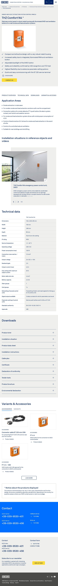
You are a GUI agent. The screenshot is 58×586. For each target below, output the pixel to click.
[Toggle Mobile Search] (46, 2)
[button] (13, 202)
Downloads (35, 95)
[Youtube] (54, 577)
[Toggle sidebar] (51, 2)
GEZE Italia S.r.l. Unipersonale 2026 (10, 580)
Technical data (23, 95)
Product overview (9, 95)
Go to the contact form (34, 545)
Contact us (9, 80)
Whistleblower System (24, 580)
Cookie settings (5, 582)
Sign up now (39, 563)
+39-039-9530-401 (12, 516)
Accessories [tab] (7, 409)
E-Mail (43, 494)
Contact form (35, 540)
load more (29, 478)
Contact (5, 540)
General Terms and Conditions (37, 580)
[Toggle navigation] (55, 2)
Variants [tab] (17, 409)
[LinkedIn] (52, 577)
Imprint (16, 582)
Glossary (12, 582)
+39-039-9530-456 (13, 523)
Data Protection (48, 580)
